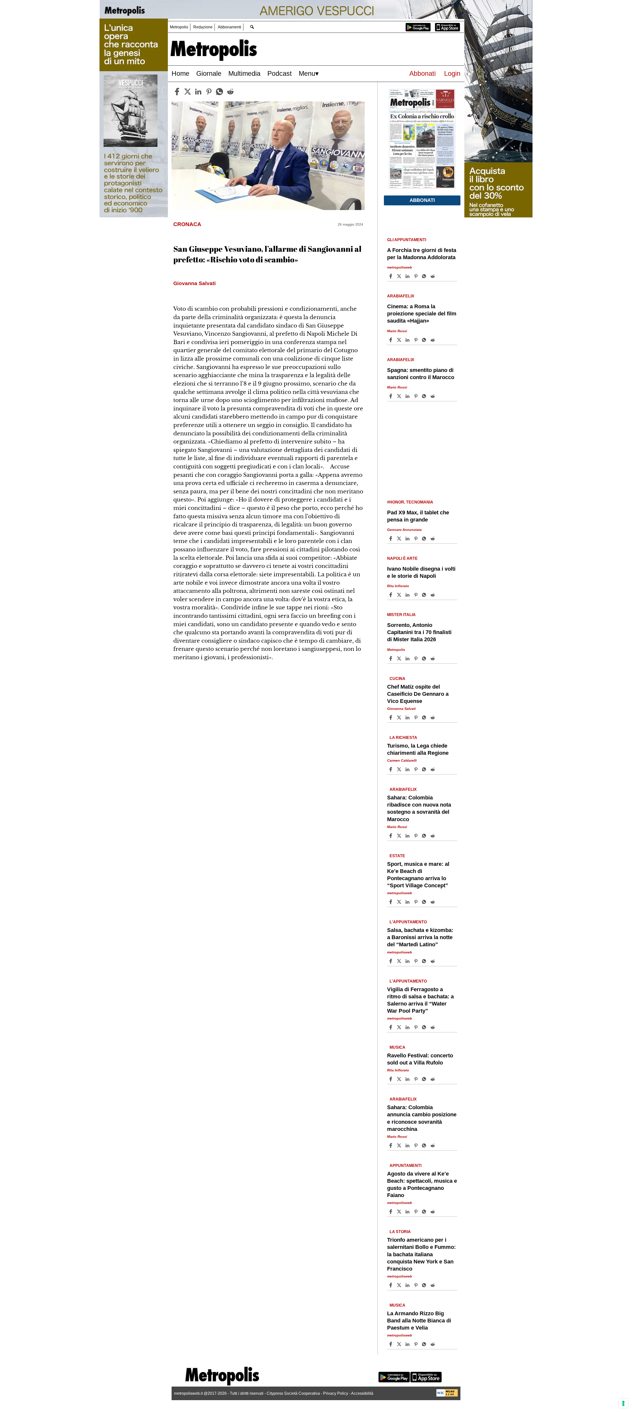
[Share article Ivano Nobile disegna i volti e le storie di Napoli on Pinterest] (416, 594)
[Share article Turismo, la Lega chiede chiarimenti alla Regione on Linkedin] (408, 769)
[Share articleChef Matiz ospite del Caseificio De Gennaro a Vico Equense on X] (400, 717)
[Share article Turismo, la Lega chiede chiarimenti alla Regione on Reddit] (433, 769)
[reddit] (230, 92)
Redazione (203, 27)
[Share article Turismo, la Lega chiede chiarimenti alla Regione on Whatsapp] (425, 769)
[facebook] (177, 92)
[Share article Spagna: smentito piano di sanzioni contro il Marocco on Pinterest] (416, 396)
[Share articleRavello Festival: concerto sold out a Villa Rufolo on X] (400, 1079)
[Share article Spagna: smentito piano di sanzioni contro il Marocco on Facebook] (391, 396)
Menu (307, 73)
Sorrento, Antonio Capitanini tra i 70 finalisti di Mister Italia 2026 (419, 632)
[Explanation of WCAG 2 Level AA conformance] (447, 1395)
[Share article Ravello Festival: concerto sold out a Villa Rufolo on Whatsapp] (425, 1079)
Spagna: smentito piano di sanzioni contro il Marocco (420, 373)
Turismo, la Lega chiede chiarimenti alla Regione (418, 749)
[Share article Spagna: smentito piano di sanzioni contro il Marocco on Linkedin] (408, 396)
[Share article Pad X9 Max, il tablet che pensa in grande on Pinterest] (416, 538)
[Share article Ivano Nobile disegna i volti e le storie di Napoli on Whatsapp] (425, 594)
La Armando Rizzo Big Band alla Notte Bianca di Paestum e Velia (419, 1320)
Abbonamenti (229, 27)
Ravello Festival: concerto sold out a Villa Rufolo (420, 1059)
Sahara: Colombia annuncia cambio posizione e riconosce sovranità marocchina (421, 1118)
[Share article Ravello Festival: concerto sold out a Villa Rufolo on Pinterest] (416, 1079)
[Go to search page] (251, 27)
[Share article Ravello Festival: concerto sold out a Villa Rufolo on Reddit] (433, 1079)
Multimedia (244, 73)
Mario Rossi (397, 331)
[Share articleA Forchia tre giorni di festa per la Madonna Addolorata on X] (400, 276)
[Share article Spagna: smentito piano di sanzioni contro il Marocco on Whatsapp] (425, 396)
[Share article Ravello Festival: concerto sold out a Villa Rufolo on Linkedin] (408, 1079)
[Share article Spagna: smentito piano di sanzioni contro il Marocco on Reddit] (433, 396)
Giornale (208, 73)
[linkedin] (198, 92)
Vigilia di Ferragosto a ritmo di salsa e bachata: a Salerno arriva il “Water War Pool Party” (420, 1000)
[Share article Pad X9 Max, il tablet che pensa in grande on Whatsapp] (425, 538)
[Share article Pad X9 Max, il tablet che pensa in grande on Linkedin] (408, 538)
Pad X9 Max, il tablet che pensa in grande (418, 516)
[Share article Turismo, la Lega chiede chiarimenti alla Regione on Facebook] (391, 769)
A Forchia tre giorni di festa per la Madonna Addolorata (421, 253)
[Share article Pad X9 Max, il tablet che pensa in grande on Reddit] (433, 538)
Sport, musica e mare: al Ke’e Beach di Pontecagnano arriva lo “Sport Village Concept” (418, 875)
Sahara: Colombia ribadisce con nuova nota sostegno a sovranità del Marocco (419, 808)
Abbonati (422, 73)
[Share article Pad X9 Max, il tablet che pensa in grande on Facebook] (391, 538)
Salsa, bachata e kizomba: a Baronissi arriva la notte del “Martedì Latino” (420, 937)
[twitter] (188, 92)
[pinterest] (209, 92)
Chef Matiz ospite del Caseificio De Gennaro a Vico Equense (418, 694)
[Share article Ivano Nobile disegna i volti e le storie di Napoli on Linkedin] (408, 594)
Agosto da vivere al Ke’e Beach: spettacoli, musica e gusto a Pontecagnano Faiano (422, 1184)
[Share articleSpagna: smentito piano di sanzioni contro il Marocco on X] (400, 396)
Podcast (279, 73)
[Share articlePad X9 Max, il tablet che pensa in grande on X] (400, 538)
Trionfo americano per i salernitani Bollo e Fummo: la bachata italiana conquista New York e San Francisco (421, 1254)
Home (180, 73)
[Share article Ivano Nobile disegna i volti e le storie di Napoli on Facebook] (391, 594)
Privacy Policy (335, 1393)
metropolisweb (399, 267)
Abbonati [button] (422, 200)
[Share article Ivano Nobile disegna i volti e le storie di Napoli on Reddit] (433, 594)
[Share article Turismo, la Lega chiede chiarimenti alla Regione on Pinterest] (416, 769)
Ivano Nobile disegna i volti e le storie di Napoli (421, 572)
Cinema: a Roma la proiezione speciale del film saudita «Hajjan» (421, 313)
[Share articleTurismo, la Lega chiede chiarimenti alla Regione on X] (400, 769)
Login (452, 73)
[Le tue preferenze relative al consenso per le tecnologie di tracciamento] (623, 1403)
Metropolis (179, 27)
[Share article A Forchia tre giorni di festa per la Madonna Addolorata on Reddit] (433, 276)
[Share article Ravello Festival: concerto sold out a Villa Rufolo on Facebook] (391, 1079)
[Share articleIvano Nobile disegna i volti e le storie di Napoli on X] (400, 594)
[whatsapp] (219, 92)
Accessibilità (362, 1393)
